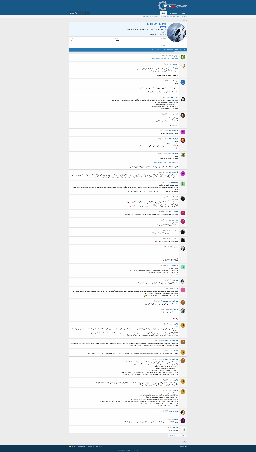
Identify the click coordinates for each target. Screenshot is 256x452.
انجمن (184, 13)
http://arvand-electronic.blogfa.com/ (165, 58)
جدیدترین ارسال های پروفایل (167, 16)
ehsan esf (174, 114)
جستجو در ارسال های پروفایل (150, 16)
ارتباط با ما (99, 446)
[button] (180, 13)
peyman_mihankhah (170, 301)
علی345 (175, 81)
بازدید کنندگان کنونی (181, 16)
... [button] (178, 435)
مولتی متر (175, 56)
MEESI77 (174, 97)
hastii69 (175, 419)
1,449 (163, 40)
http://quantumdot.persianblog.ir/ (166, 162)
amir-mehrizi (173, 130)
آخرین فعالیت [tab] (168, 49)
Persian (182, 446)
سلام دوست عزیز (173, 153)
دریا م (176, 288)
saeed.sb (174, 182)
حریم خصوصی (81, 446)
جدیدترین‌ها (173, 13)
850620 (175, 64)
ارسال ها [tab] (159, 49)
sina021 (175, 324)
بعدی (171, 435)
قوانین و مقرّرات (90, 446)
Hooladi (175, 428)
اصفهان (129, 29)
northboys (174, 265)
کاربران (163, 13)
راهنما (73, 446)
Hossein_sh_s (173, 139)
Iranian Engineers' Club (128, 450)
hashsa (175, 280)
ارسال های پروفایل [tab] (180, 49)
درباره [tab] (153, 49)
